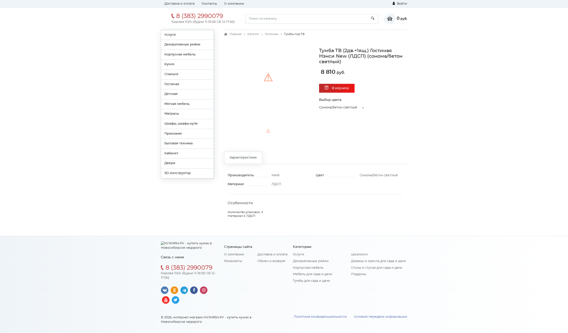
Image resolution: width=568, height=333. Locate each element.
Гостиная (171, 84)
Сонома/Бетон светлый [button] (338, 107)
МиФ (276, 175)
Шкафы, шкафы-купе (181, 123)
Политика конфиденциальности (320, 316)
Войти (401, 3)
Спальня (171, 74)
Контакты (209, 3)
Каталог (253, 34)
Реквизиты (233, 261)
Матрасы (171, 113)
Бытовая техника (178, 143)
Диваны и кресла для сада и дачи (378, 261)
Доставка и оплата (179, 3)
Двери (169, 163)
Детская (171, 94)
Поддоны (358, 274)
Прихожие (173, 133)
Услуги (170, 34)
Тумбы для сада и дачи (311, 280)
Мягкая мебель (176, 104)
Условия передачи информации (380, 316)
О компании (234, 3)
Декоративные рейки (182, 44)
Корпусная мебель (179, 54)
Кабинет (171, 153)
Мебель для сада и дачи (312, 274)
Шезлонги (359, 254)
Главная (236, 34)
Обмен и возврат (271, 261)
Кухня (169, 64)
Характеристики (243, 157)
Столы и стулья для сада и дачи (376, 267)
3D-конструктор (177, 173)
